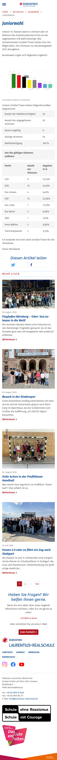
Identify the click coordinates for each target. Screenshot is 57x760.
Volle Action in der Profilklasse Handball (22, 478)
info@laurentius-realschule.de (23, 699)
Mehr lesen (10, 274)
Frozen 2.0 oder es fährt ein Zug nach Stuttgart (26, 551)
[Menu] (4, 4)
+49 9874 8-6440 (28, 618)
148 (37, 584)
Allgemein (33, 12)
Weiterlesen (8, 339)
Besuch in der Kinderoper (19, 396)
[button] (19, 264)
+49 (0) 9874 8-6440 (15, 692)
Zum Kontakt (27, 632)
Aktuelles (18, 12)
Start (5, 12)
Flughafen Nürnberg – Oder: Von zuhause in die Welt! (25, 318)
